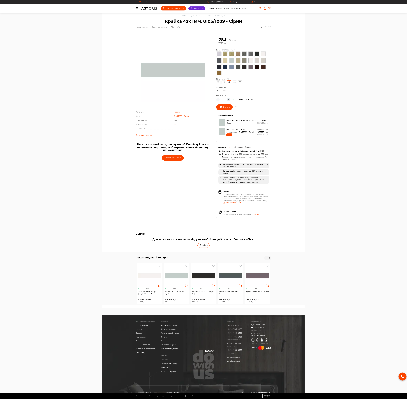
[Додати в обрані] (159, 266)
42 (175, 125)
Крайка (192, 16)
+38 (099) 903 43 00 (234, 333)
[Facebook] (253, 340)
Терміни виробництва (170, 333)
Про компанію (142, 325)
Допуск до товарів (168, 371)
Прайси (164, 356)
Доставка (234, 8)
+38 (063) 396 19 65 (234, 343)
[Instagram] (257, 340)
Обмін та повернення (169, 345)
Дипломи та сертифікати (146, 349)
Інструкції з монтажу (169, 363)
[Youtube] (261, 340)
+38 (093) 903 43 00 (234, 329)
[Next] (269, 258)
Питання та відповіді (169, 349)
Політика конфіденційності (146, 392)
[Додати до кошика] (159, 285)
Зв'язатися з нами (173, 158)
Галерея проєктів (143, 345)
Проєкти (219, 8)
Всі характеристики (144, 135)
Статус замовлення (168, 329)
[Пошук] (260, 8)
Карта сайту (140, 352)
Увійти (205, 245)
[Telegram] (266, 340)
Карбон (177, 112)
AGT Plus (185, 16)
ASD (199, 16)
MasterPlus (198, 8)
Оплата (226, 8)
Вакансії (139, 333)
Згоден (267, 396)
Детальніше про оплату (233, 203)
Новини (139, 329)
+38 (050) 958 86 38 (234, 350)
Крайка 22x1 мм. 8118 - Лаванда (257, 292)
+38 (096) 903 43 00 (234, 337)
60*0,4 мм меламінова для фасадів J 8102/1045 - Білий (147, 293)
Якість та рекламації (169, 325)
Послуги (211, 8)
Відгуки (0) (175, 27)
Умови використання (172, 392)
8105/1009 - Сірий (181, 116)
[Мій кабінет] (265, 8)
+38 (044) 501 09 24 (234, 325)
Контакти (242, 8)
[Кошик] (269, 8)
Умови (256, 214)
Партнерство (141, 337)
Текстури (164, 367)
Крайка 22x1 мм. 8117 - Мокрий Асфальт (203, 293)
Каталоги (164, 360)
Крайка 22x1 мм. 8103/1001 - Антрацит (229, 293)
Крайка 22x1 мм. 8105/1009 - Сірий (175, 293)
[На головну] (149, 8)
